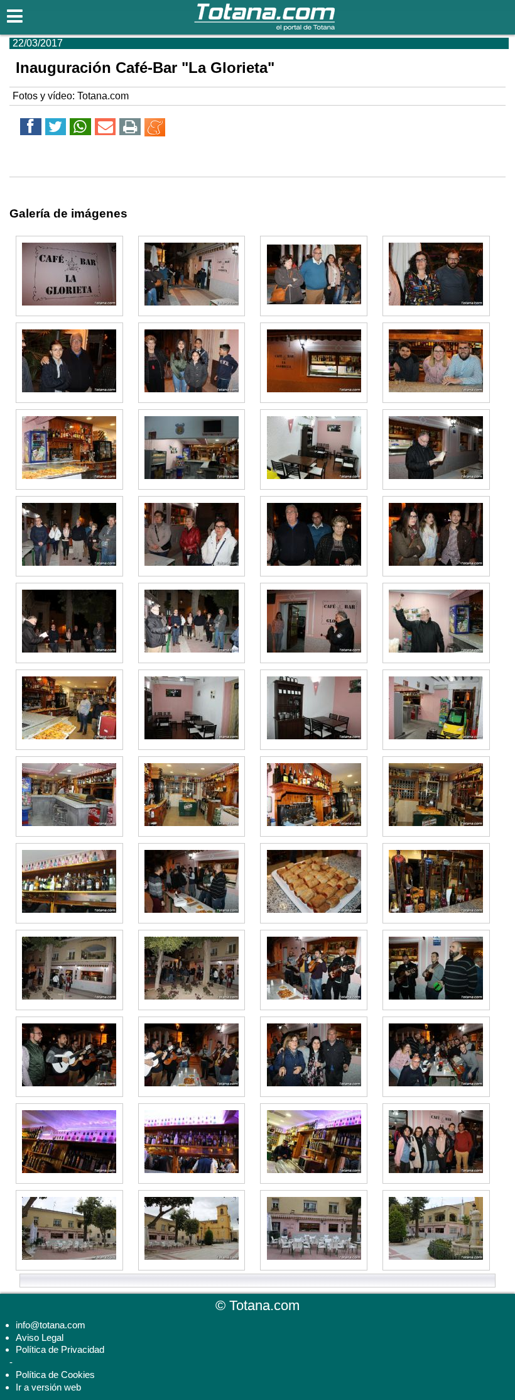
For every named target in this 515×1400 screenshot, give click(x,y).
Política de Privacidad (60, 1349)
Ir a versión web (48, 1387)
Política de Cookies (55, 1374)
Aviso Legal (39, 1337)
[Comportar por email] (105, 128)
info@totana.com (50, 1325)
